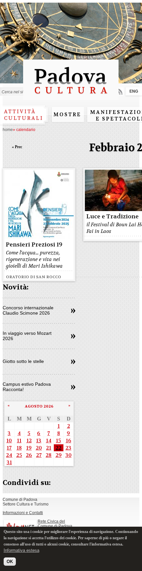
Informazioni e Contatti (23, 512)
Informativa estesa (21, 550)
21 (48, 447)
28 (49, 455)
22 (58, 447)
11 (19, 440)
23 (68, 447)
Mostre (67, 114)
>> (73, 311)
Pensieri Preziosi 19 (34, 244)
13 (38, 440)
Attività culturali (23, 114)
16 (68, 440)
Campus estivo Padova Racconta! (27, 386)
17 (9, 447)
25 (19, 455)
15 (58, 440)
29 (58, 455)
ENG (133, 91)
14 (49, 440)
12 (29, 440)
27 (39, 455)
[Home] (71, 97)
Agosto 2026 (39, 406)
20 (39, 447)
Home (8, 129)
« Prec (17, 147)
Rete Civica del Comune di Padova (55, 523)
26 (29, 455)
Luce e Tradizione (112, 216)
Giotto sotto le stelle (23, 361)
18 (19, 447)
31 (9, 462)
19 (29, 447)
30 (68, 455)
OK (10, 561)
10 (9, 440)
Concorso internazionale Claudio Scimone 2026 (28, 310)
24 (9, 455)
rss (119, 91)
